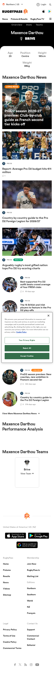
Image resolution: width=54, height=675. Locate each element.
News (5, 19)
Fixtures (7, 570)
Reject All (27, 348)
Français (31, 613)
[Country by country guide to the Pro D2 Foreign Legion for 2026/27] (27, 202)
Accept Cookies (27, 356)
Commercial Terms (12, 648)
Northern (31, 588)
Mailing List (32, 576)
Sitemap (7, 594)
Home (6, 563)
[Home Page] (15, 11)
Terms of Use (9, 635)
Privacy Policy (10, 629)
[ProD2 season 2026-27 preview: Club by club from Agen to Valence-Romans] (27, 106)
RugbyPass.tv (33, 570)
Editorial (31, 645)
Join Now (31, 563)
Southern (31, 594)
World (30, 600)
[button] (51, 19)
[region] (27, 337)
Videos (6, 588)
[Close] (48, 315)
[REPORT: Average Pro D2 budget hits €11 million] (27, 154)
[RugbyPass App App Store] (15, 536)
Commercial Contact (33, 637)
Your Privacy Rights (27, 340)
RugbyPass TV (37, 19)
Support (31, 629)
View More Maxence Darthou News (19, 413)
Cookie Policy (9, 641)
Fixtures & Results (19, 19)
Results (6, 576)
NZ (28, 606)
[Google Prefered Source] (27, 545)
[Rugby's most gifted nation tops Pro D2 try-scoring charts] (27, 249)
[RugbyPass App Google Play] (38, 536)
